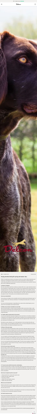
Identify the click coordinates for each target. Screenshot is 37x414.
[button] (34, 413)
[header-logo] (18, 4)
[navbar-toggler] (1, 4)
